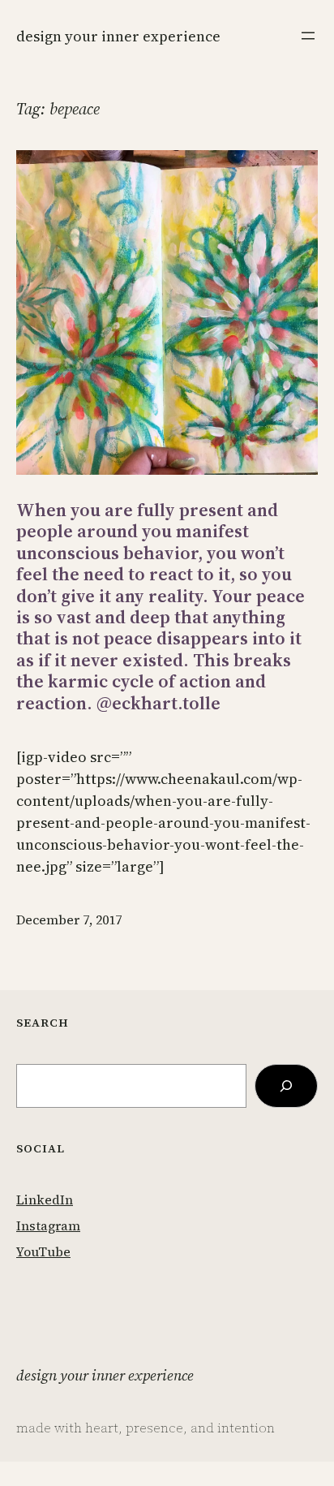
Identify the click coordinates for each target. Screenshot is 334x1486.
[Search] (286, 1086)
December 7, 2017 (69, 919)
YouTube (43, 1251)
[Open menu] (308, 35)
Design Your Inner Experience (118, 36)
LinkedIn (44, 1199)
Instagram (48, 1225)
